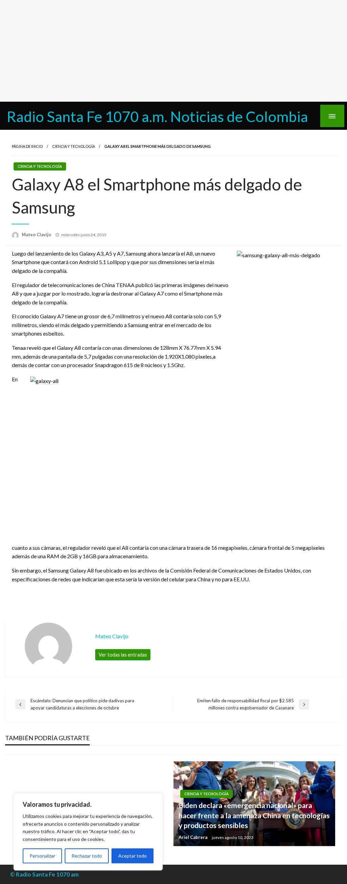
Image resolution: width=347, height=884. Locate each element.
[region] (88, 831)
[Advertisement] (173, 50)
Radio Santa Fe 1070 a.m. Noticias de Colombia (157, 116)
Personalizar (42, 856)
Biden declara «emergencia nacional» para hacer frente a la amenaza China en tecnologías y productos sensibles (254, 815)
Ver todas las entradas (123, 655)
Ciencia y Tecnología (73, 146)
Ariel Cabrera (193, 837)
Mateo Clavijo (37, 234)
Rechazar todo (87, 856)
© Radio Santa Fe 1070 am (44, 874)
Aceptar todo (132, 856)
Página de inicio (27, 146)
